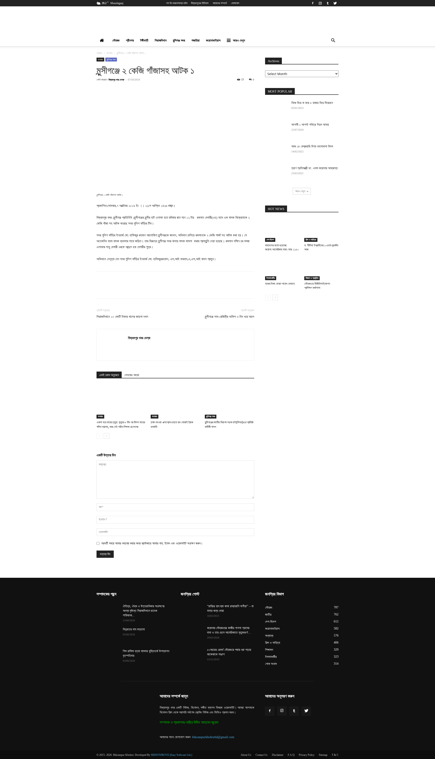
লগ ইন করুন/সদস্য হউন (176, 3)
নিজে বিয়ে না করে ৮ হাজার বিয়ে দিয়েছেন (312, 103)
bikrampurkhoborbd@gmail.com (213, 737)
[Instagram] (320, 3)
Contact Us (262, 755)
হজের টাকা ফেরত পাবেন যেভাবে (280, 283)
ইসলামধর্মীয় (270, 278)
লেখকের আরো (131, 375)
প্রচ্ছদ (99, 53)
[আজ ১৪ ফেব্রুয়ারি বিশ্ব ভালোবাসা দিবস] (276, 152)
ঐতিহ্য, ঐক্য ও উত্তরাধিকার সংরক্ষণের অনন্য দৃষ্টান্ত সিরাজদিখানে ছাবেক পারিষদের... (143, 611)
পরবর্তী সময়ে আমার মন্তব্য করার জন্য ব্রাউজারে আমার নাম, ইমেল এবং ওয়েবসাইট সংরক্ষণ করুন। (152, 543)
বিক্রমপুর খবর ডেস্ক (116, 79)
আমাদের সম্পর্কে (220, 3)
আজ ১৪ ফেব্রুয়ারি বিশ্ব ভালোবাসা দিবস (312, 146)
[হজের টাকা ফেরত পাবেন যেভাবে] (282, 268)
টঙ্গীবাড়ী (144, 40)
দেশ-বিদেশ (270, 239)
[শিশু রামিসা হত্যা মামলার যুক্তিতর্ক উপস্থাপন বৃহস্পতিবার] (108, 657)
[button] (333, 41)
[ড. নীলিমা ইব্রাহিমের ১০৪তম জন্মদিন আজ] (321, 230)
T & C (335, 755)
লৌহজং (116, 40)
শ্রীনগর (130, 40)
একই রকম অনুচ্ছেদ (109, 375)
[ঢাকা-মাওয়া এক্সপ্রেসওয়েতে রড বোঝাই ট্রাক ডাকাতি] (175, 401)
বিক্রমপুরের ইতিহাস (199, 3)
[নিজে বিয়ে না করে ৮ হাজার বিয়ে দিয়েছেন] (276, 109)
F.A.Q (291, 755)
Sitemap (323, 755)
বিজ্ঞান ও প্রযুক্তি (312, 278)
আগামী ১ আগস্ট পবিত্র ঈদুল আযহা (310, 124)
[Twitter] (335, 3)
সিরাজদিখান (161, 40)
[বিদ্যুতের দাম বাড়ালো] (108, 635)
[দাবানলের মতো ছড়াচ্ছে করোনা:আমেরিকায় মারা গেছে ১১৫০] (282, 230)
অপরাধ (109, 53)
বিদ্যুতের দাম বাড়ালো (134, 629)
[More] (199, 89)
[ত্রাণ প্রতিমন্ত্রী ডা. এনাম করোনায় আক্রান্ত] (276, 174)
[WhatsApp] (157, 89)
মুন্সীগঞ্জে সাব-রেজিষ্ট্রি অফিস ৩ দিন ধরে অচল (229, 317)
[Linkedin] (167, 89)
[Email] (177, 89)
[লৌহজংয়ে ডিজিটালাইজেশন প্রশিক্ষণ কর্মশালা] (321, 268)
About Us (246, 755)
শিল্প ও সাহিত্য (311, 239)
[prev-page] (99, 436)
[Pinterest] (146, 89)
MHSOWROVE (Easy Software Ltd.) (171, 755)
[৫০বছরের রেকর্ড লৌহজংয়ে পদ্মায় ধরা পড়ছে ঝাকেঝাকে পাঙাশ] (192, 656)
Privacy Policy (306, 755)
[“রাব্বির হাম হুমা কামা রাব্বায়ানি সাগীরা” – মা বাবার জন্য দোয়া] (192, 612)
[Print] (188, 89)
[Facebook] (312, 3)
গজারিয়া (195, 40)
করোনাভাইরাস (213, 40)
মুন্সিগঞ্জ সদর (179, 40)
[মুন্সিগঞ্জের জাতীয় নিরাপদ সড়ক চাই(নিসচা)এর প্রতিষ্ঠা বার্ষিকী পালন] (229, 401)
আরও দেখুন (239, 40)
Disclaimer (277, 755)
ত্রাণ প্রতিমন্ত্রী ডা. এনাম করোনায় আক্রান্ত (314, 168)
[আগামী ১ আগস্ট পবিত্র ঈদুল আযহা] (276, 130)
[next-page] (106, 436)
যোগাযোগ (235, 3)
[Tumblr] (327, 3)
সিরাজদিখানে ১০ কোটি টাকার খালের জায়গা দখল (122, 317)
